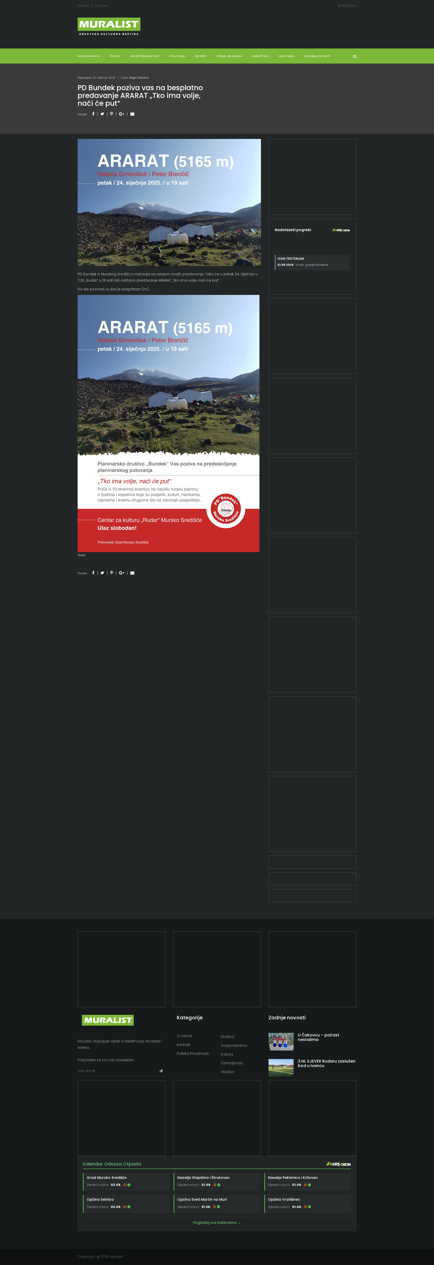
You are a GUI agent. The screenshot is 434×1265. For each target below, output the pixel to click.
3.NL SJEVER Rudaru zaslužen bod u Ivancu (326, 1063)
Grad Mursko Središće (107, 1177)
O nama (101, 6)
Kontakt (83, 6)
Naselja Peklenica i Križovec (293, 1177)
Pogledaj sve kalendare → (217, 1222)
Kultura (227, 1054)
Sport (201, 56)
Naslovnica (89, 56)
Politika (177, 56)
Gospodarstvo (145, 56)
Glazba (227, 1071)
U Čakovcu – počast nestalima (318, 1037)
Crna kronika (230, 56)
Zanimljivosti (317, 56)
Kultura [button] (287, 56)
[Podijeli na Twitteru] (102, 114)
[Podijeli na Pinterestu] (111, 114)
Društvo (261, 56)
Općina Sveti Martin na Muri (202, 1199)
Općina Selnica (100, 1199)
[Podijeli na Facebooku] (93, 114)
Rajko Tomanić (139, 78)
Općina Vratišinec (284, 1199)
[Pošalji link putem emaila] (132, 114)
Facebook (348, 6)
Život (115, 56)
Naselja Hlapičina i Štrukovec (203, 1177)
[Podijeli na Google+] (121, 114)
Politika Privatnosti (193, 1053)
